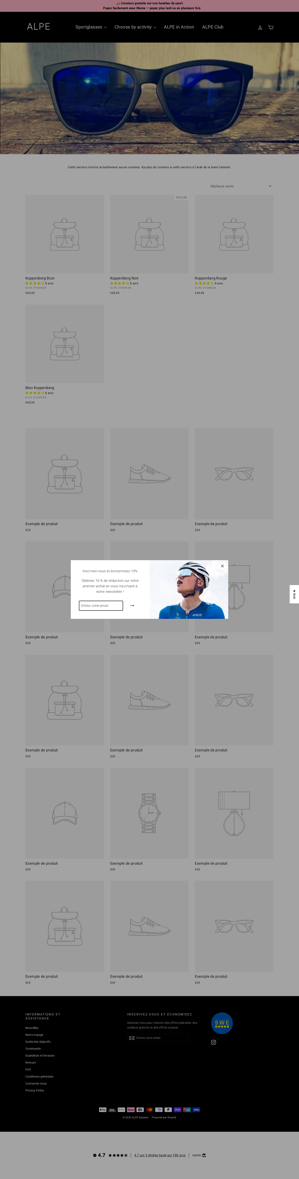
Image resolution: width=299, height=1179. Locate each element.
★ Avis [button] (294, 594)
